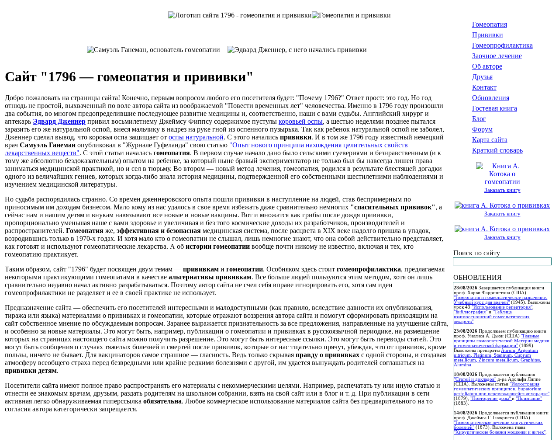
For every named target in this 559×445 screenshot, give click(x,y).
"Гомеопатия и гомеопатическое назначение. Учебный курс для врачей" (500, 300)
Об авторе (487, 66)
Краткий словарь (497, 150)
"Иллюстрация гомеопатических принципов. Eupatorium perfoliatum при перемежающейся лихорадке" (501, 389)
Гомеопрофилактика (502, 45)
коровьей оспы (301, 121)
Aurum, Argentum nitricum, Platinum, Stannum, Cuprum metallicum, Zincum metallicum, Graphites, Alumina (497, 357)
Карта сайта (489, 139)
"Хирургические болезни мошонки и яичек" (499, 432)
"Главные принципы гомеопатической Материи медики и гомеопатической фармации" (501, 341)
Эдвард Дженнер (59, 121)
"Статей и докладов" (475, 379)
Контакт (484, 87)
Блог (479, 118)
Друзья (482, 76)
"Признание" (529, 398)
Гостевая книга (494, 108)
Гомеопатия (489, 24)
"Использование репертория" (502, 307)
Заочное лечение (497, 55)
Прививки (487, 34)
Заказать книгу (502, 190)
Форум (482, 129)
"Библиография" (470, 311)
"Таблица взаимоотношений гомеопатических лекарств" (492, 316)
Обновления (490, 97)
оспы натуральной (196, 137)
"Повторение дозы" (491, 398)
